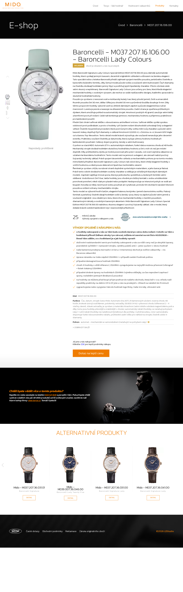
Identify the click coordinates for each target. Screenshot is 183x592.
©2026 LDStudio (165, 531)
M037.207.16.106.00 (159, 25)
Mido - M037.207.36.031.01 (29, 487)
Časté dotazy (32, 531)
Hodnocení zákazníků (139, 5)
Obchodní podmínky (52, 531)
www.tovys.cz (34, 400)
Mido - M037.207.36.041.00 (153, 487)
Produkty (159, 5)
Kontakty (174, 5)
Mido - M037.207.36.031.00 (112, 487)
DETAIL (29, 497)
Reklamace (70, 531)
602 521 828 (50, 394)
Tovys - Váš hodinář (113, 5)
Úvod (95, 5)
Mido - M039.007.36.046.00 (70, 488)
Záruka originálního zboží (92, 531)
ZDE (83, 344)
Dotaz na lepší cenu (91, 353)
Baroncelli (136, 25)
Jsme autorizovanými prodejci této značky (144, 217)
